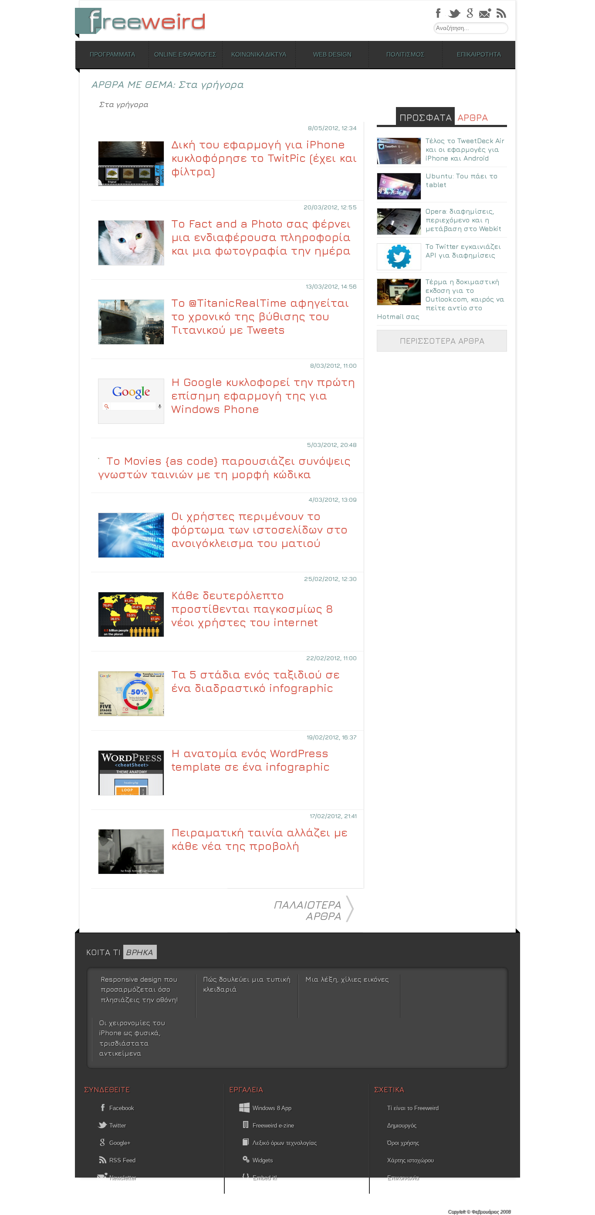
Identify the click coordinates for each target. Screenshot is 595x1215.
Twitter (117, 1125)
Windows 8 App (272, 1108)
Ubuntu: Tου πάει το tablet (461, 180)
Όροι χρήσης (403, 1143)
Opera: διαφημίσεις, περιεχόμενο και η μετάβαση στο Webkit (463, 219)
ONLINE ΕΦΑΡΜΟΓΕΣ (185, 54)
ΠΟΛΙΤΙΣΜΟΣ (405, 54)
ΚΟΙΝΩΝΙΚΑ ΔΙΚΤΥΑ (258, 54)
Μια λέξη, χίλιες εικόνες (347, 979)
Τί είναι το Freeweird (413, 1108)
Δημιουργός (401, 1125)
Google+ (119, 1143)
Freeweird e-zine (273, 1125)
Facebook (121, 1108)
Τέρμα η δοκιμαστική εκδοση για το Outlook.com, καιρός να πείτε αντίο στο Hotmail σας (440, 299)
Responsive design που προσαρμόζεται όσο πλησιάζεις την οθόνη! (139, 989)
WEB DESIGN (332, 54)
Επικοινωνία (403, 1178)
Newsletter (122, 1178)
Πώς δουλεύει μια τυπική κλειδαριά (247, 984)
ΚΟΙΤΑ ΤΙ (119, 952)
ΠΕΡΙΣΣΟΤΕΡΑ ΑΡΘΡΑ (442, 341)
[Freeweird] (145, 20)
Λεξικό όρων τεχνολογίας (285, 1143)
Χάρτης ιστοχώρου (410, 1160)
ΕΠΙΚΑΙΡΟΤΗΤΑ (479, 54)
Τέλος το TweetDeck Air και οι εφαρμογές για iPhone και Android (465, 149)
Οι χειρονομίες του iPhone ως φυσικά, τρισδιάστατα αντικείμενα (132, 1038)
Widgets (263, 1160)
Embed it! (265, 1178)
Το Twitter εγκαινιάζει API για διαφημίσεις (463, 250)
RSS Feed (121, 1160)
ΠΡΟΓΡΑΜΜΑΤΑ (112, 54)
